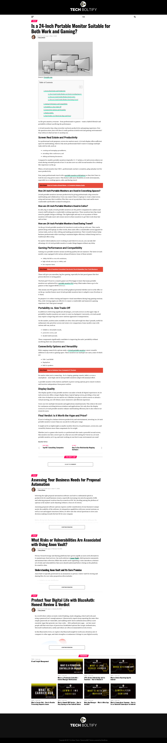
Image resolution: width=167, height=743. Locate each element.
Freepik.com (48, 77)
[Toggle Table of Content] (80, 86)
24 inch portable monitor (76, 350)
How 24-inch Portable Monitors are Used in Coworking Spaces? (66, 94)
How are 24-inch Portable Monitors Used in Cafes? (62, 97)
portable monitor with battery (75, 175)
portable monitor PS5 (66, 283)
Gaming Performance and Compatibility (56, 104)
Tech (83, 17)
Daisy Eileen (41, 37)
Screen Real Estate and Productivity (55, 91)
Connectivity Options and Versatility (55, 110)
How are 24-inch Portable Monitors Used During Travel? (64, 99)
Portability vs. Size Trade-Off (53, 107)
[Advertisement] (122, 53)
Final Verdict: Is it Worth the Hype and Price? (58, 116)
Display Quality (49, 113)
